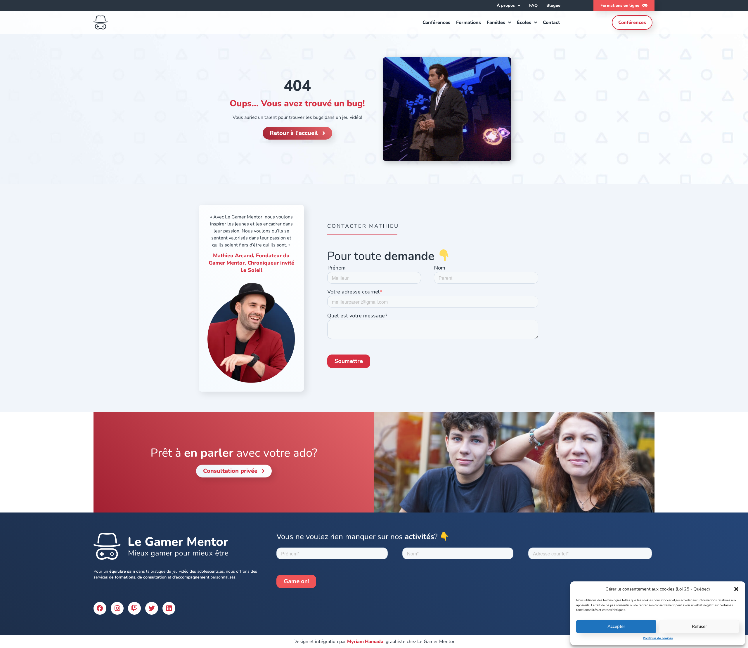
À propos (506, 5)
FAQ (533, 5)
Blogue (553, 5)
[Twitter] (151, 608)
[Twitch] (134, 608)
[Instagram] (117, 608)
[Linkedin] (168, 608)
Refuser (699, 626)
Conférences (436, 22)
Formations (468, 22)
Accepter (616, 626)
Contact (551, 22)
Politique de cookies (658, 638)
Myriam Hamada (365, 641)
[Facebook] (100, 608)
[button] (736, 589)
